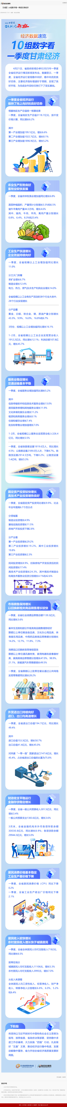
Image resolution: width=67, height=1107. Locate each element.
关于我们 (24, 1105)
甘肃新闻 (64, 2)
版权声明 (4, 1083)
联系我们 (30, 1105)
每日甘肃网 (17, 12)
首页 (20, 1105)
